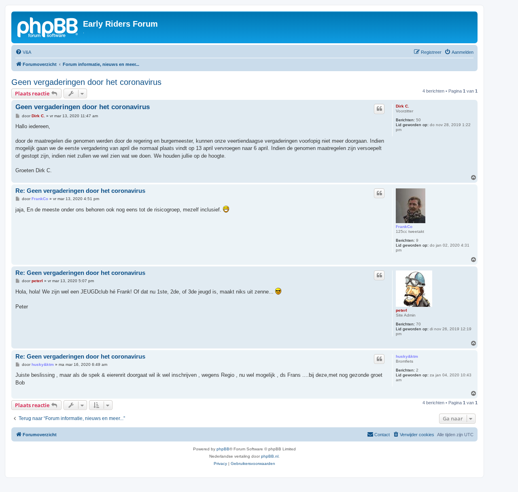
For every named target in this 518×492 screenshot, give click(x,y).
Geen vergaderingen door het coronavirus (86, 82)
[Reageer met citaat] (379, 109)
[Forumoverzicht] (48, 26)
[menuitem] (23, 52)
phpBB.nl (269, 456)
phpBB (223, 449)
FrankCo (404, 226)
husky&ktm (407, 356)
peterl (401, 310)
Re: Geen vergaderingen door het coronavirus (80, 190)
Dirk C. (402, 106)
